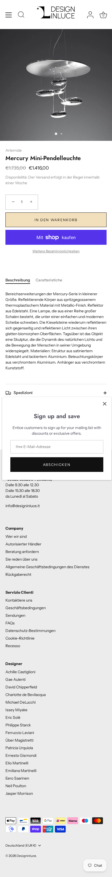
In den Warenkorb (56, 220)
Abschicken (57, 464)
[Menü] (9, 15)
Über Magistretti (19, 740)
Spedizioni (23, 392)
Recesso (12, 645)
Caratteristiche (49, 280)
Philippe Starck (18, 725)
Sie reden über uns (21, 559)
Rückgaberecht (18, 574)
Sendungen (15, 615)
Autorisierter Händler (23, 544)
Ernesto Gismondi (20, 755)
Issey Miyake (16, 709)
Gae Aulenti (15, 679)
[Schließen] (105, 404)
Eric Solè (12, 717)
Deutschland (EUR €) (20, 845)
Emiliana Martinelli (20, 770)
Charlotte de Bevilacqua (25, 694)
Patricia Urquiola (19, 747)
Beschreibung (17, 280)
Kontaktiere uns (18, 600)
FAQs (10, 623)
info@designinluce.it (22, 505)
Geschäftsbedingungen (25, 607)
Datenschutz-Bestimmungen (30, 630)
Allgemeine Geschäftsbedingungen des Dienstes (47, 566)
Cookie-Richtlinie (20, 638)
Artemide (13, 150)
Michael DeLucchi (20, 702)
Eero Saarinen (17, 778)
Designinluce (26, 856)
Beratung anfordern (22, 551)
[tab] (20, 280)
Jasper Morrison (19, 793)
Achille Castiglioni (20, 671)
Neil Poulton (15, 785)
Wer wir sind (16, 536)
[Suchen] (21, 15)
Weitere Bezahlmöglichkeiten (56, 251)
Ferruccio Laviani (19, 732)
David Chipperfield (21, 687)
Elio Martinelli (16, 763)
